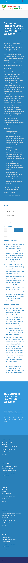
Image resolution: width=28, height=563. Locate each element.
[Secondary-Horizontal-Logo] (11, 7)
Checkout (18, 1)
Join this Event (18, 230)
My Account (8, 1)
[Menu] (24, 7)
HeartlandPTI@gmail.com (8, 449)
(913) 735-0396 (18, 2)
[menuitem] (22, 0)
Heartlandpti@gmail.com (14, 280)
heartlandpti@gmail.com (10, 222)
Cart (13, 1)
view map (4, 454)
